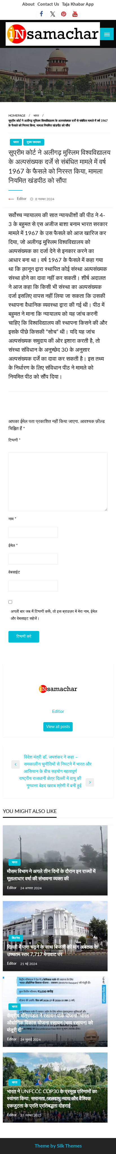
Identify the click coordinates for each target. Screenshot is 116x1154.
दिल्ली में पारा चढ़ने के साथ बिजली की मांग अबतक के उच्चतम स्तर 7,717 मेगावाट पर (52, 951)
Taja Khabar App (78, 4)
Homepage (16, 115)
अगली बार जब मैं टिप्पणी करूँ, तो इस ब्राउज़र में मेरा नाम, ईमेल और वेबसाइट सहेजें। (54, 615)
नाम (12, 519)
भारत (36, 115)
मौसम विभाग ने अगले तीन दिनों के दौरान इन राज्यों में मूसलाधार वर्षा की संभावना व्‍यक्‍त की (51, 875)
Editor (22, 199)
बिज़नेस (16, 937)
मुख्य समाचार (34, 142)
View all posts (58, 727)
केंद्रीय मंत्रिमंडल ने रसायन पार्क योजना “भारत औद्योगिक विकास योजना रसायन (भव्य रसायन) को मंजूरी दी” (50, 1023)
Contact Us (48, 4)
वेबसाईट (14, 572)
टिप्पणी (14, 440)
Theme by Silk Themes (58, 1146)
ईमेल (13, 546)
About (28, 4)
